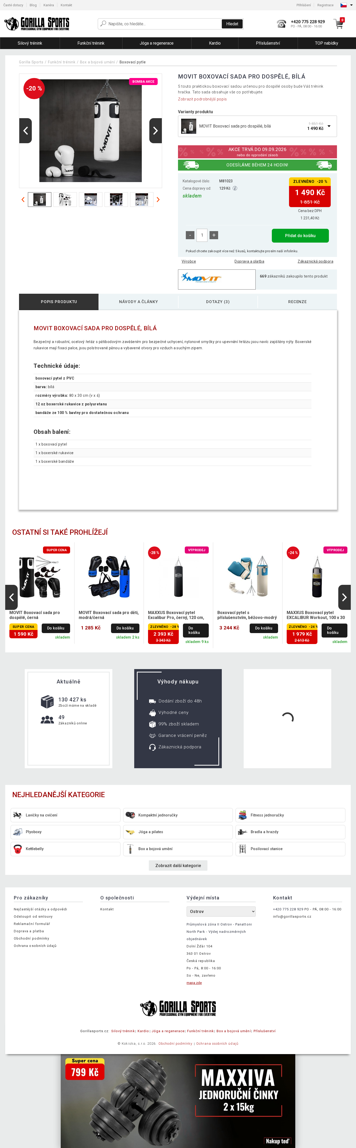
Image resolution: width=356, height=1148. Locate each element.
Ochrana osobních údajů (35, 946)
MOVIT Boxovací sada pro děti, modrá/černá (109, 615)
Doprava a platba (249, 261)
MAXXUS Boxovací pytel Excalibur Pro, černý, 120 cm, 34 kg (176, 615)
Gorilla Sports (31, 62)
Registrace (325, 5)
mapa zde (194, 983)
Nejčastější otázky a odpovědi (40, 909)
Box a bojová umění (97, 62)
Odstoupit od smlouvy (33, 916)
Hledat (232, 23)
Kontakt (66, 5)
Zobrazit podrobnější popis (202, 99)
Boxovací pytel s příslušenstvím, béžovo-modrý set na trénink (247, 615)
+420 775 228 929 (288, 909)
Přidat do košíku (300, 235)
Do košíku (55, 628)
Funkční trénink (62, 62)
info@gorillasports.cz (292, 916)
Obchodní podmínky (31, 938)
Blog (33, 5)
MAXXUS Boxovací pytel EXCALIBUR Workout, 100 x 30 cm (316, 615)
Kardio (143, 1031)
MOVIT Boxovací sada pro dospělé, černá (34, 615)
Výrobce (189, 261)
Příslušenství (265, 1031)
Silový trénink (123, 1031)
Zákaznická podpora (315, 261)
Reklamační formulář (32, 924)
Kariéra (49, 5)
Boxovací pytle (133, 62)
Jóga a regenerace (168, 1031)
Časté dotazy (13, 5)
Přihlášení (304, 5)
